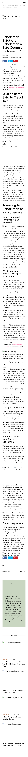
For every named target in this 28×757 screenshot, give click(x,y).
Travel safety (9, 33)
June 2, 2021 (13, 659)
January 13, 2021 (14, 741)
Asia (7, 5)
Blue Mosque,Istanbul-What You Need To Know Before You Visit (14, 664)
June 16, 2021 (17, 33)
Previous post (6, 571)
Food (7, 688)
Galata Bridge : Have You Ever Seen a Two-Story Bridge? (13, 744)
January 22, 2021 (14, 714)
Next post (22, 571)
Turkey (7, 659)
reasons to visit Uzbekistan (17, 87)
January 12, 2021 (18, 688)
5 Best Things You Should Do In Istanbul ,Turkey (14, 718)
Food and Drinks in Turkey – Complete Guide (13, 691)
